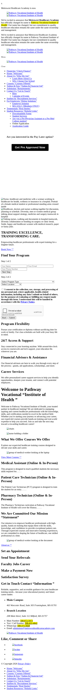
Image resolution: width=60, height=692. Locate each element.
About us (5, 545)
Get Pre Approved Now (30, 147)
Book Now (6, 249)
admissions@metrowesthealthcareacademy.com (34, 628)
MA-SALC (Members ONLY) (25, 106)
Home (14, 73)
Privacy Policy (24, 664)
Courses (18, 83)
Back (4, 318)
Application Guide (20, 126)
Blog (14, 93)
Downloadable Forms (21, 113)
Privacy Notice (27, 302)
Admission (18, 88)
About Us (17, 76)
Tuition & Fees (24, 86)
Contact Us (18, 91)
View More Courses (10, 457)
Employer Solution (20, 103)
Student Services (19, 116)
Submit (12, 318)
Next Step (6, 272)
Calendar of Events (20, 96)
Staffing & (21, 98)
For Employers (21, 101)
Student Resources (22, 111)
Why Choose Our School (23, 81)
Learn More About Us (22, 78)
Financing (18, 71)
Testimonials (18, 108)
